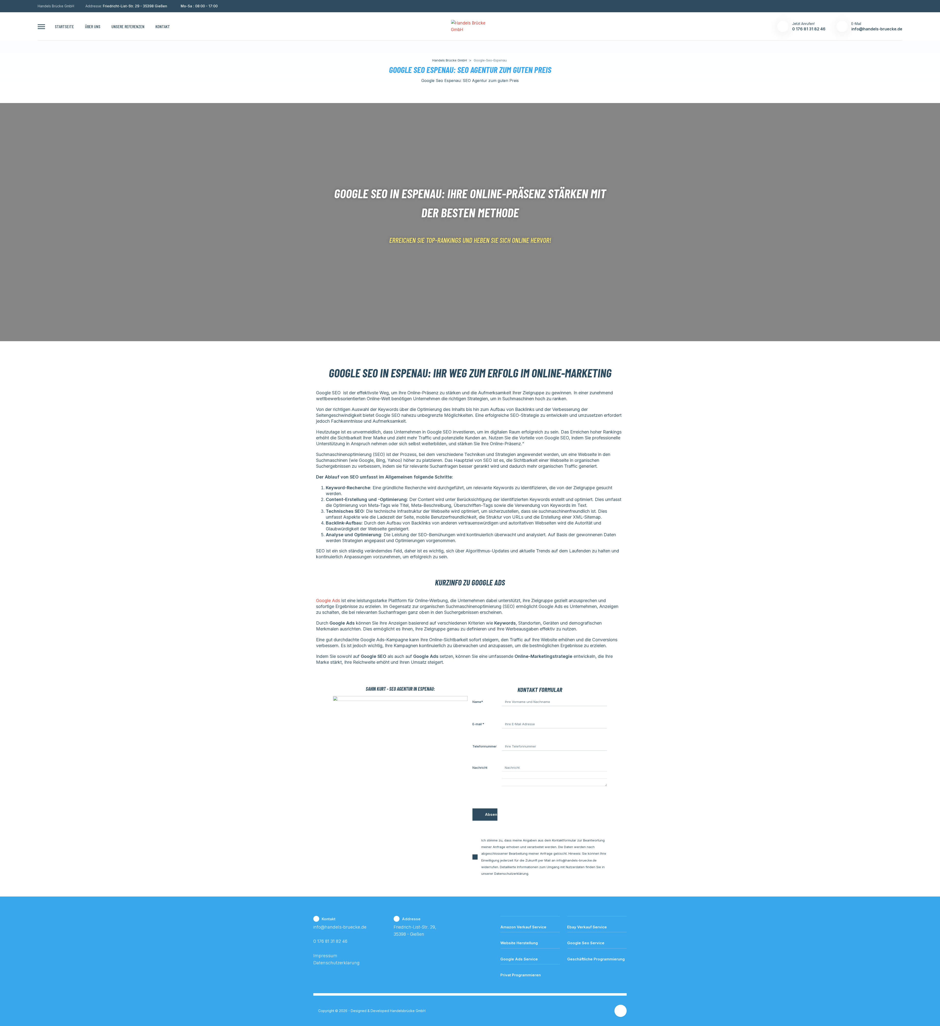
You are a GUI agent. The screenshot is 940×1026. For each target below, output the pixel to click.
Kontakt (162, 26)
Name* (477, 702)
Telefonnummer (484, 746)
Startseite (64, 26)
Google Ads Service (519, 959)
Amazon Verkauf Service (523, 927)
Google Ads (328, 600)
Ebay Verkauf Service (587, 927)
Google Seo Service (585, 943)
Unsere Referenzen (127, 26)
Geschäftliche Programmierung (596, 959)
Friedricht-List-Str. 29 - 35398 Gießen (135, 6)
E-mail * (478, 724)
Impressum (325, 955)
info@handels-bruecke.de (339, 927)
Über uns (92, 26)
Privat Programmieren (520, 975)
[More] (41, 26)
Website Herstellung (519, 943)
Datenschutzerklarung (336, 962)
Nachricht (479, 768)
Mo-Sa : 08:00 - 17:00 (199, 6)
